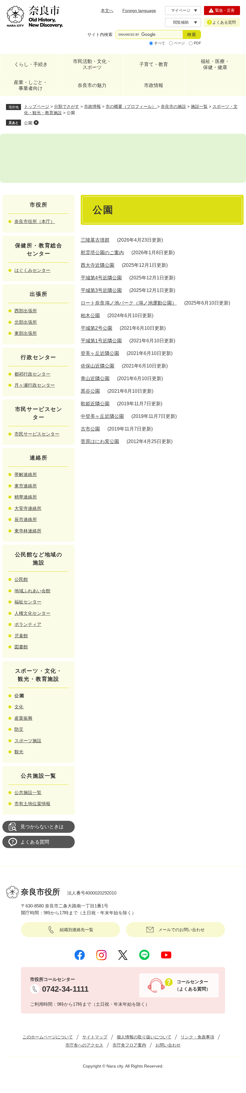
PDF (197, 43)
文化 (18, 706)
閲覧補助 (181, 22)
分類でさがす (66, 106)
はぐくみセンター (32, 270)
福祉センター (27, 601)
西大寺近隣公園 (97, 265)
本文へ (107, 10)
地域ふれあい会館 (32, 590)
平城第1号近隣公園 (101, 340)
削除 (36, 122)
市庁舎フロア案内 (129, 1045)
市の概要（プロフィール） (131, 106)
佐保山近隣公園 (97, 365)
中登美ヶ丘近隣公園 (102, 416)
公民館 (21, 579)
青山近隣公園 (95, 378)
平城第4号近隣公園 (101, 277)
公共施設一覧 (27, 792)
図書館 (21, 646)
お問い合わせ (168, 1045)
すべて (159, 43)
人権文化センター (32, 613)
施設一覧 (199, 106)
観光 (18, 751)
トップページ (36, 106)
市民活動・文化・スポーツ (92, 64)
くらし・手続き (31, 64)
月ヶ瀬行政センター (34, 385)
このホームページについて (47, 1037)
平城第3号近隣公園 (101, 290)
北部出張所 (25, 322)
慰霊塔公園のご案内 (102, 252)
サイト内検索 (99, 34)
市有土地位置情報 (32, 803)
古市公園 (90, 428)
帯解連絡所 (25, 474)
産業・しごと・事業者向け (30, 85)
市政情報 (153, 85)
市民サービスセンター (36, 433)
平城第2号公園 (96, 328)
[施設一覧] (123, 158)
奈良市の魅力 (92, 85)
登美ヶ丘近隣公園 (100, 353)
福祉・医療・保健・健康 (215, 64)
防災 (18, 729)
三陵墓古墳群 (95, 240)
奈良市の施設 (173, 106)
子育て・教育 (153, 64)
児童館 (21, 635)
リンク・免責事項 (197, 1037)
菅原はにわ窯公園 (100, 441)
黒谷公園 (90, 391)
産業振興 (23, 718)
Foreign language (139, 10)
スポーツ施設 (27, 740)
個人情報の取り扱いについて (144, 1037)
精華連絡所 (25, 496)
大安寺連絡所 (27, 508)
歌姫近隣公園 (95, 403)
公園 (28, 123)
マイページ (180, 10)
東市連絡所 (25, 485)
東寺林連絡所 (27, 530)
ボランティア (27, 624)
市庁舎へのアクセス (84, 1045)
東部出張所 (25, 333)
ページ (179, 43)
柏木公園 (90, 315)
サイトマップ (94, 1037)
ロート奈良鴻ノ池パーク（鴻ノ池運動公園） (129, 302)
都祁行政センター (32, 374)
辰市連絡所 (25, 519)
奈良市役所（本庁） (34, 221)
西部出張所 (25, 310)
